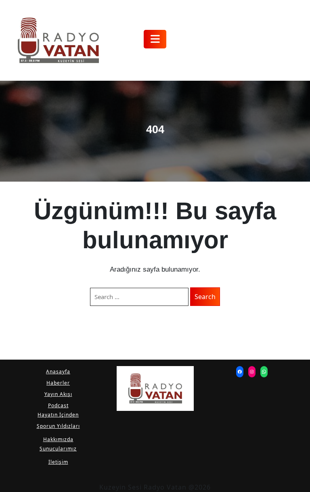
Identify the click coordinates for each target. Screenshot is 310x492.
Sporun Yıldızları (58, 426)
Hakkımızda (58, 439)
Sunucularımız (58, 448)
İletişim (58, 462)
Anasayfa (58, 371)
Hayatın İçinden (58, 414)
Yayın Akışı (58, 394)
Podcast (58, 405)
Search (205, 296)
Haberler (58, 382)
